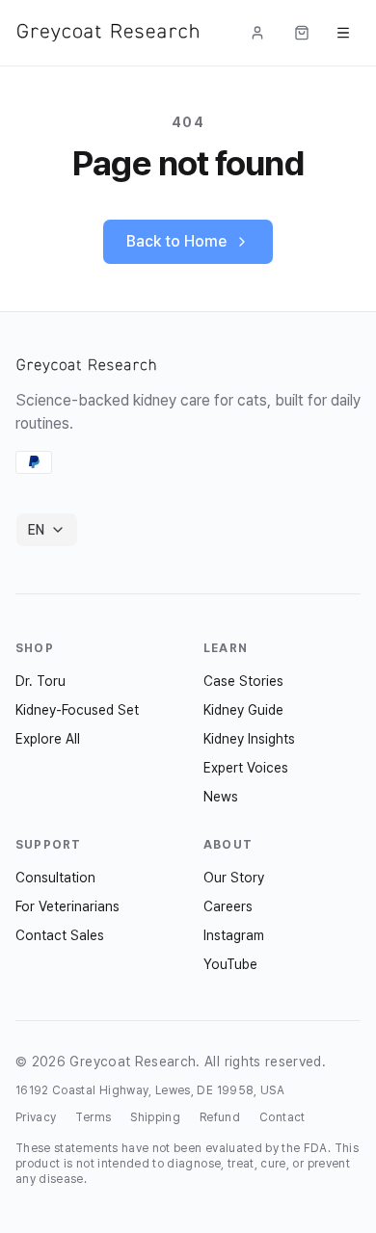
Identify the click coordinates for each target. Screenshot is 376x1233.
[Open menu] (343, 32)
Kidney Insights (249, 739)
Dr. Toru (40, 681)
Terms (93, 1117)
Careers (228, 906)
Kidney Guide (243, 710)
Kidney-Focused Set (77, 710)
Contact (282, 1117)
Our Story (233, 877)
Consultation (55, 877)
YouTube (230, 964)
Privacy (35, 1117)
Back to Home (176, 241)
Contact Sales (59, 935)
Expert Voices (245, 767)
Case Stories (243, 681)
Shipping (155, 1117)
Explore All (47, 739)
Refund (220, 1117)
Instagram (233, 935)
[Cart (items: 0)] (302, 32)
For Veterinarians (67, 906)
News (220, 796)
